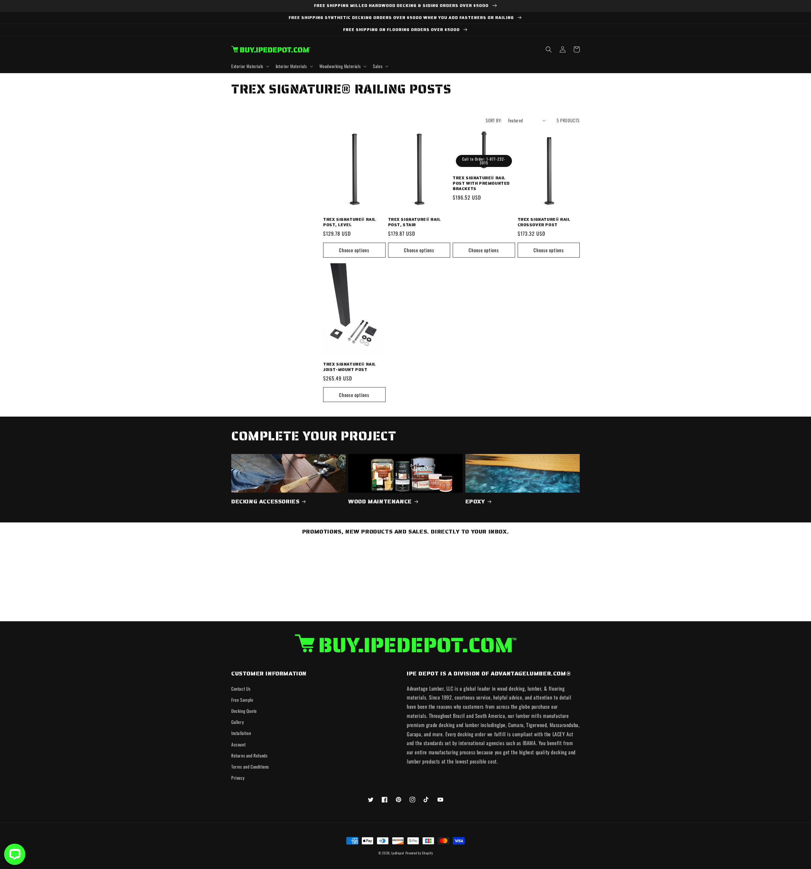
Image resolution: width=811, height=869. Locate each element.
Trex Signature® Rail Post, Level (349, 222)
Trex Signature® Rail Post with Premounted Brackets (481, 184)
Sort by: (493, 120)
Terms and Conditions (250, 766)
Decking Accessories (265, 501)
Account (238, 744)
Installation (241, 733)
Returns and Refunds (249, 755)
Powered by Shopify (419, 852)
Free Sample (242, 699)
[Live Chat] (14, 854)
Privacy (237, 777)
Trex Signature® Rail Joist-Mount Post (349, 367)
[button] (249, 66)
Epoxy (475, 501)
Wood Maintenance (380, 501)
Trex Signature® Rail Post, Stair (414, 222)
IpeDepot (397, 852)
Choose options (354, 249)
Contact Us (241, 688)
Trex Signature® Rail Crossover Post (544, 222)
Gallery (237, 722)
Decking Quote (244, 710)
